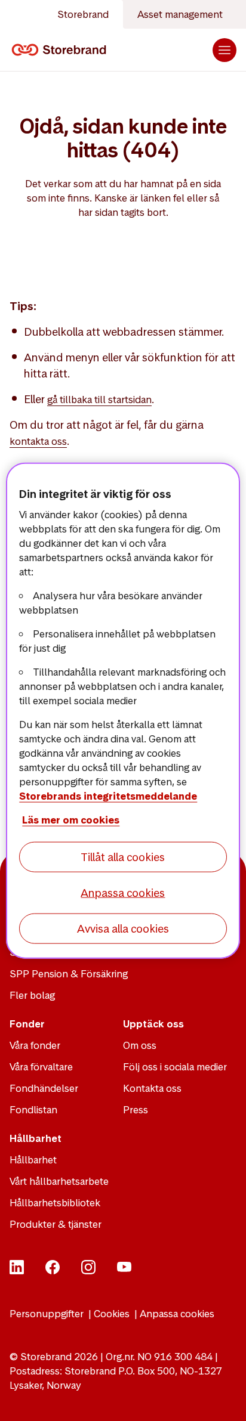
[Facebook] (52, 1270)
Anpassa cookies (177, 1313)
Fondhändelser (44, 1088)
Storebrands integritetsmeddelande (108, 795)
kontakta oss (38, 441)
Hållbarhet (33, 1159)
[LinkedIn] (17, 1270)
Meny (224, 50)
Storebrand (83, 14)
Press (135, 1109)
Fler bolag (32, 995)
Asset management (180, 14)
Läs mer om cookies (70, 819)
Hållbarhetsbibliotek (55, 1202)
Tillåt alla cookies (123, 856)
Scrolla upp (222, 1397)
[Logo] (61, 50)
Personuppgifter (47, 1313)
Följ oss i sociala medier (175, 1066)
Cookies (112, 1313)
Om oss (139, 1045)
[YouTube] (124, 1270)
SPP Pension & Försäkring (69, 973)
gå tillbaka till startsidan (99, 399)
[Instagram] (88, 1270)
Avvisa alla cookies (123, 928)
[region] (122, 710)
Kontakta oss (152, 1088)
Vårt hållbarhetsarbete (59, 1181)
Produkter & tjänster (56, 1224)
